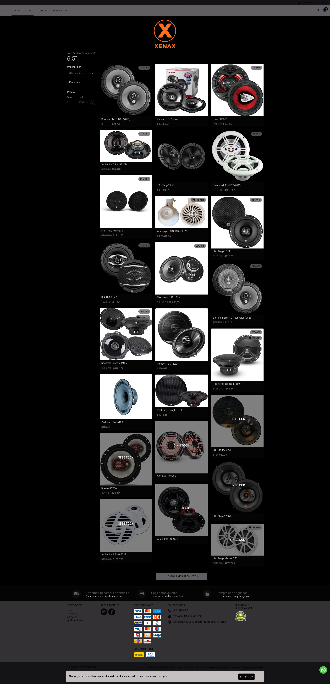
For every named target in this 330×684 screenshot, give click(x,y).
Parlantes (86, 53)
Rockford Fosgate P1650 (114, 363)
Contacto (42, 10)
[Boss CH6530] (237, 90)
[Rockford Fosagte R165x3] (181, 391)
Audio (77, 53)
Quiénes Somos (61, 10)
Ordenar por (74, 67)
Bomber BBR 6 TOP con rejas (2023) (232, 317)
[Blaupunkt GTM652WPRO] (237, 156)
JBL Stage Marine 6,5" (225, 558)
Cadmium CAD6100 (112, 422)
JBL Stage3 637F (222, 516)
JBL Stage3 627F (222, 450)
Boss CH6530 (220, 119)
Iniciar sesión (321, 3)
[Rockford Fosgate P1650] (126, 334)
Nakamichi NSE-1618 (168, 297)
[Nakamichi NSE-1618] (181, 268)
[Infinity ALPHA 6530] (126, 201)
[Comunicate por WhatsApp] (323, 670)
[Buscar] (318, 11)
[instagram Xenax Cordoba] (104, 611)
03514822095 (181, 610)
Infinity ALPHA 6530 (112, 230)
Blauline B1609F (110, 297)
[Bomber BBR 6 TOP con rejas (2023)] (237, 288)
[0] (324, 11)
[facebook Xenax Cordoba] (111, 611)
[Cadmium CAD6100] (126, 396)
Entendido (246, 676)
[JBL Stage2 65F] (181, 156)
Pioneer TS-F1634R (167, 119)
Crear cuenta (308, 3)
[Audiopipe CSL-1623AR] (126, 146)
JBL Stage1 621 (221, 251)
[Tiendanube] (82, 668)
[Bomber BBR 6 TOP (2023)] (126, 90)
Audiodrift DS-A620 (167, 539)
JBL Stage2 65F (165, 185)
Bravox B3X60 (109, 488)
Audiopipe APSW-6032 (113, 554)
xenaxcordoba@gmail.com (187, 616)
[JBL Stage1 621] (237, 222)
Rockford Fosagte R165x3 (171, 410)
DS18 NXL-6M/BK (166, 476)
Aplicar (92, 102)
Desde (69, 97)
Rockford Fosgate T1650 (226, 384)
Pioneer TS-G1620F (167, 364)
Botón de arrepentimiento (252, 667)
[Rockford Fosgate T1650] (237, 355)
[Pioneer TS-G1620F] (181, 334)
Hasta (81, 97)
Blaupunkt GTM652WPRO (227, 185)
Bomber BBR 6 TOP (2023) (115, 119)
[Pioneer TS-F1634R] (181, 90)
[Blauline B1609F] (126, 268)
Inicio (5, 10)
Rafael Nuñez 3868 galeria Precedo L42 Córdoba (199, 621)
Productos (20, 10)
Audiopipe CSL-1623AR (114, 164)
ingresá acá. (235, 667)
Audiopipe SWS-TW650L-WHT (173, 231)
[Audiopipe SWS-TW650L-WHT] (181, 212)
